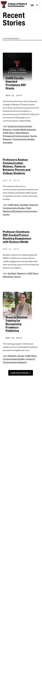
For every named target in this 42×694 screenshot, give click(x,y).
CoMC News (8, 132)
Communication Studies (23, 138)
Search (37, 4)
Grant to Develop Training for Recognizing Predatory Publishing (16, 323)
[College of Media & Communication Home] (3, 4)
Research (7, 138)
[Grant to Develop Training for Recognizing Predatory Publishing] (21, 306)
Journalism (7, 142)
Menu (32, 4)
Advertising (8, 276)
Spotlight (24, 204)
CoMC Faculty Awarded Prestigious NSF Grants (16, 83)
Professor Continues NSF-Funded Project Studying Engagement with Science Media (17, 236)
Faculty (33, 135)
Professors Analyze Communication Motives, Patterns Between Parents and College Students (17, 166)
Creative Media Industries (24, 129)
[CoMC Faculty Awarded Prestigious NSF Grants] (21, 67)
